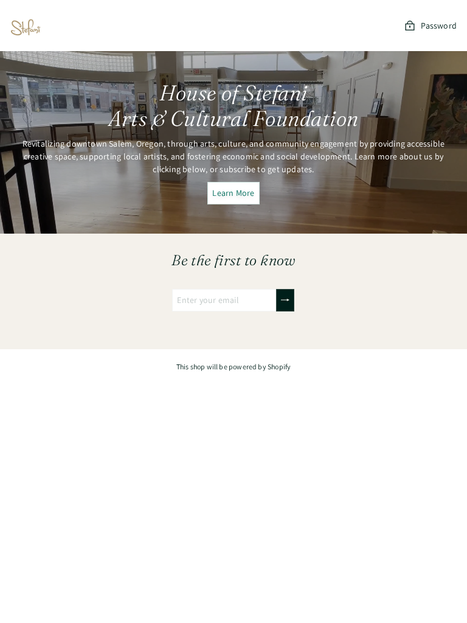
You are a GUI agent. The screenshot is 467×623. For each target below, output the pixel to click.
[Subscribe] (285, 300)
